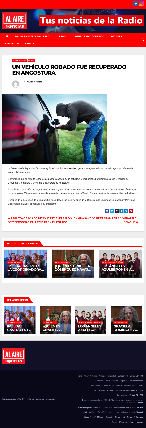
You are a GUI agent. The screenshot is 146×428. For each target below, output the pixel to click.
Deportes (123, 381)
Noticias (116, 36)
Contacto (12, 43)
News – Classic (136, 422)
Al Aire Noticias (34, 81)
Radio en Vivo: (89, 412)
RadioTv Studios (104, 412)
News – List (120, 417)
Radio (63, 36)
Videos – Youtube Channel (132, 412)
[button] (143, 40)
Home (79, 376)
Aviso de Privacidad (107, 376)
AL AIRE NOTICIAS (19, 60)
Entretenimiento (136, 381)
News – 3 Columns (120, 422)
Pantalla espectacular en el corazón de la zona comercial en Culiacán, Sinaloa (110, 407)
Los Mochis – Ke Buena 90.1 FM (129, 390)
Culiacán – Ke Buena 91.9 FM (130, 376)
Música (120, 262)
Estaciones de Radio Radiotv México (106, 385)
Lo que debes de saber (103, 390)
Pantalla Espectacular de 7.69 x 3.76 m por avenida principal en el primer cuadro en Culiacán (112, 401)
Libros (29, 43)
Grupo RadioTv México (89, 36)
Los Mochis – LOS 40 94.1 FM (130, 395)
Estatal (31, 60)
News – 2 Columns (135, 417)
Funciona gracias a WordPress (15, 399)
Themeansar (49, 399)
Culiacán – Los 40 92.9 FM (107, 381)
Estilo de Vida (129, 385)
